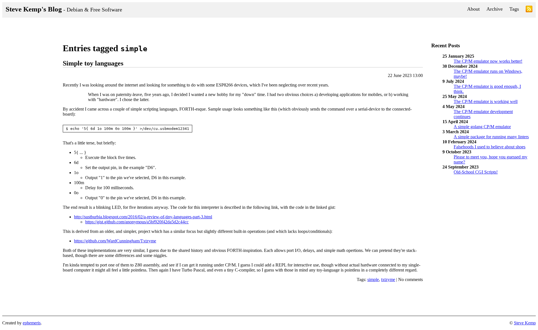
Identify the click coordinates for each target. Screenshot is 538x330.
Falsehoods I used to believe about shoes (489, 146)
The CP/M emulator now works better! (488, 61)
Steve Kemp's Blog (64, 9)
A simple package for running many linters (491, 136)
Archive (494, 9)
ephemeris (32, 322)
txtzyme (388, 279)
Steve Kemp (525, 322)
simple (373, 279)
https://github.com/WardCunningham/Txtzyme (115, 240)
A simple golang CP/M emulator (482, 126)
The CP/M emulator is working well (486, 101)
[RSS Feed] (529, 10)
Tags (514, 9)
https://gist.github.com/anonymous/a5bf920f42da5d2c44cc (137, 221)
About (473, 9)
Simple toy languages (93, 63)
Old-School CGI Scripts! (476, 172)
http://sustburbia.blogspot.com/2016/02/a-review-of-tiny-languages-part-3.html (143, 216)
